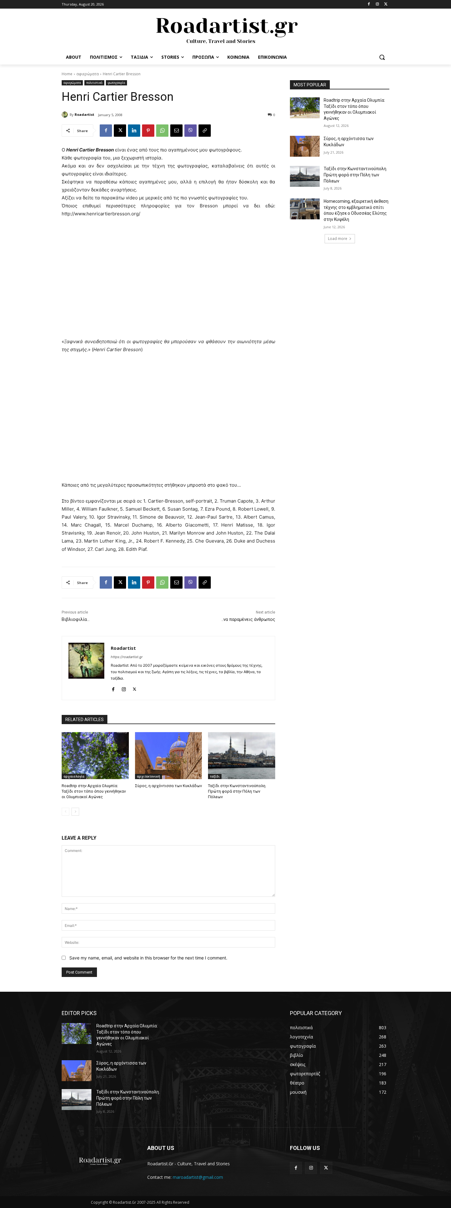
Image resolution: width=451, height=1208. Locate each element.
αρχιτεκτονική (148, 776)
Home (67, 73)
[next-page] (75, 812)
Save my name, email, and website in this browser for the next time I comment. (148, 957)
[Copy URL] (205, 130)
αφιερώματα (87, 73)
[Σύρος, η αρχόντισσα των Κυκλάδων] (168, 755)
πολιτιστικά (94, 82)
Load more (337, 238)
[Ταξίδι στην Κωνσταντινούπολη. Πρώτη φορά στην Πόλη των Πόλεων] (241, 755)
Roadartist (84, 114)
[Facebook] (368, 4)
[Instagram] (377, 4)
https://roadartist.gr (127, 657)
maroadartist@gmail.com (198, 1177)
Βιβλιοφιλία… (76, 619)
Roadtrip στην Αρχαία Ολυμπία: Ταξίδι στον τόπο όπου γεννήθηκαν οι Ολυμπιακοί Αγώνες (94, 791)
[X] (385, 4)
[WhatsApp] (162, 130)
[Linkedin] (134, 130)
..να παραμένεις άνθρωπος (248, 619)
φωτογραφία (116, 82)
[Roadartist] (66, 115)
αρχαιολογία (74, 776)
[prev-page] (65, 812)
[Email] (176, 130)
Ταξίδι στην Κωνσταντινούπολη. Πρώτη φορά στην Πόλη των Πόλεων (237, 791)
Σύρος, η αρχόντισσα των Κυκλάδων (168, 785)
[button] (382, 57)
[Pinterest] (148, 130)
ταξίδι (215, 776)
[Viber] (190, 130)
